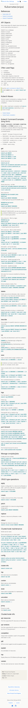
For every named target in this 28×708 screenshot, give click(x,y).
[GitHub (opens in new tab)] (16, 706)
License (18, 702)
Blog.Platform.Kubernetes (14, 687)
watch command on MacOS (13, 88)
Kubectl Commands (7, 16)
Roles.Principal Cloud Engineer (14, 693)
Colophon (10, 702)
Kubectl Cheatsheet (8, 18)
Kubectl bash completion (9, 115)
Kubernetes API (7, 14)
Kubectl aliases (6, 113)
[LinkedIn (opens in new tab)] (12, 706)
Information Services (14, 690)
